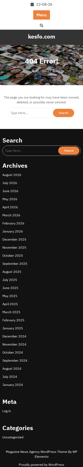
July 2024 (9, 377)
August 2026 (11, 175)
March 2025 (11, 312)
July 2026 (9, 183)
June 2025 (10, 288)
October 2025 (12, 255)
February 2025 (13, 320)
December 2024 (14, 336)
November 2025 (14, 247)
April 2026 (10, 207)
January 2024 (12, 385)
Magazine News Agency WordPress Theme (37, 452)
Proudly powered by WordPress (41, 465)
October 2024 (12, 352)
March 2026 (11, 215)
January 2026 (12, 231)
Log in (6, 411)
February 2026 (13, 223)
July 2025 (9, 280)
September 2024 (14, 360)
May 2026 (9, 199)
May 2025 (9, 296)
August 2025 (11, 272)
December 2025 (14, 239)
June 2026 (10, 191)
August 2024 (11, 368)
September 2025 (14, 264)
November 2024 (14, 344)
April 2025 (10, 304)
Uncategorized (12, 437)
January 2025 (12, 328)
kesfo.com (41, 36)
